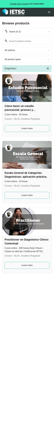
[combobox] (27, 32)
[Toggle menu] (49, 12)
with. (27, 4)
